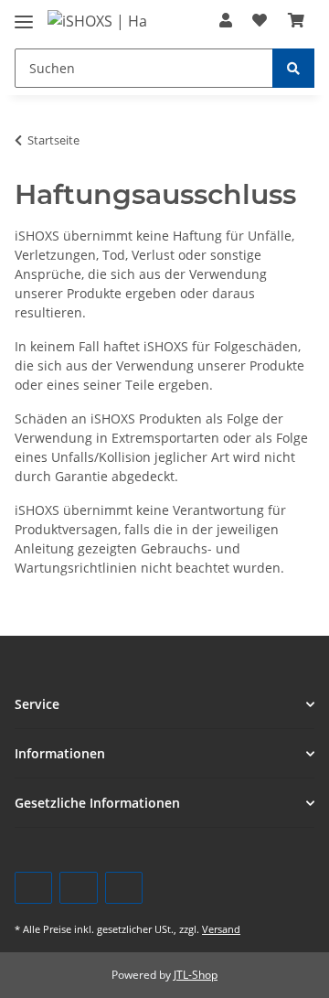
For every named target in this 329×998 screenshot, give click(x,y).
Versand (221, 929)
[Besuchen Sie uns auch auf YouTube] (78, 888)
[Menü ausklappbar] (24, 14)
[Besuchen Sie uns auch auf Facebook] (33, 888)
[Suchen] (293, 68)
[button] (225, 20)
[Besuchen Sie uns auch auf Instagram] (124, 888)
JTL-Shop (196, 974)
